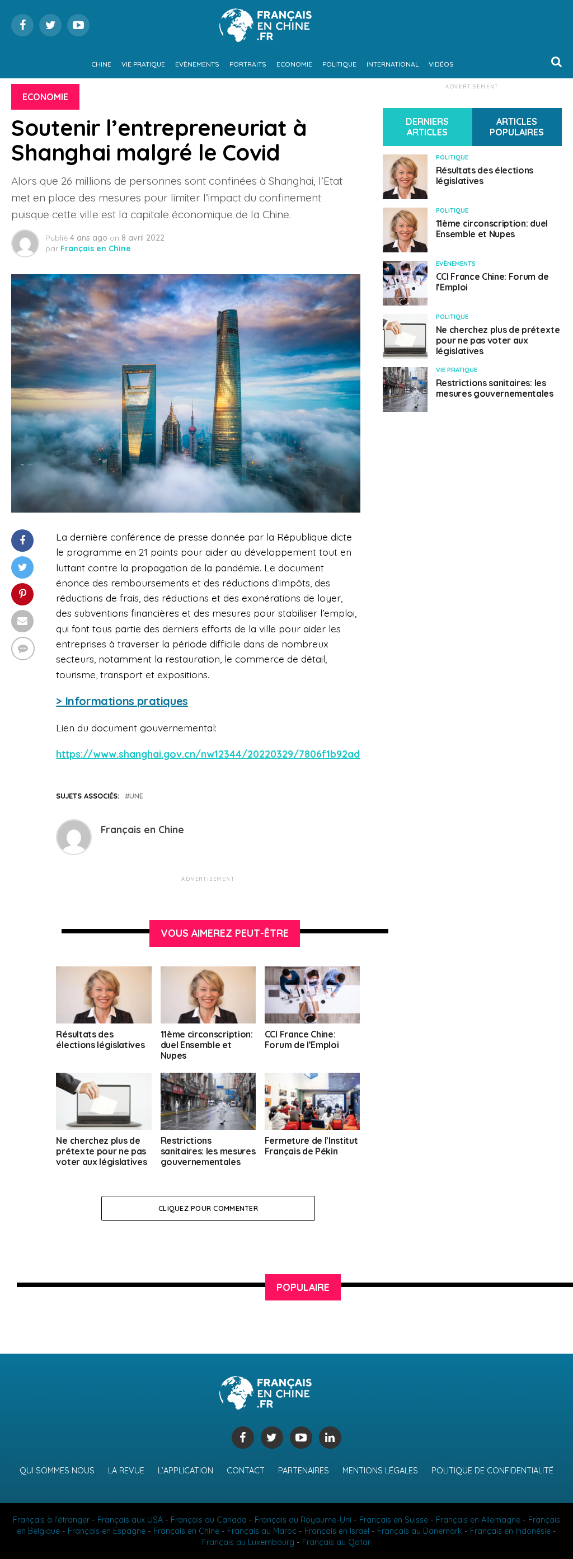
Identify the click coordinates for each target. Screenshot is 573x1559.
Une (136, 796)
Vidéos (441, 64)
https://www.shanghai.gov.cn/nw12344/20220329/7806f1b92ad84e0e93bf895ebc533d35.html (279, 754)
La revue (126, 1471)
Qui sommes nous (57, 1471)
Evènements (197, 64)
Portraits (247, 64)
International (393, 64)
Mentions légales (380, 1471)
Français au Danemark (419, 1531)
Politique (339, 64)
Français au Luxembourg (248, 1542)
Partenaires (303, 1471)
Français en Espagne (106, 1531)
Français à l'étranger (51, 1520)
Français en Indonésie (510, 1531)
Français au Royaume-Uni (303, 1520)
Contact (246, 1471)
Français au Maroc (262, 1531)
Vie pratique (143, 64)
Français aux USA (130, 1520)
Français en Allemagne (478, 1520)
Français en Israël (336, 1531)
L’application (185, 1471)
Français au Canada (209, 1520)
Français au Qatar (336, 1542)
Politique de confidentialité (492, 1471)
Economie (294, 64)
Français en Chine (95, 248)
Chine (101, 64)
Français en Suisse (393, 1520)
